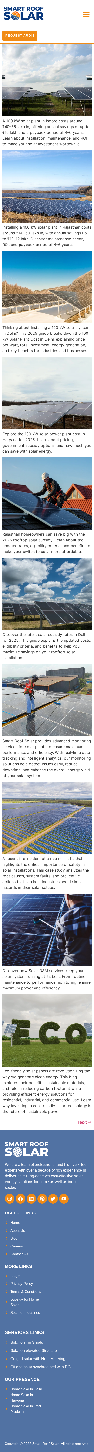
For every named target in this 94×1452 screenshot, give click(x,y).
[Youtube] (64, 1199)
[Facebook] (20, 1199)
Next (85, 1122)
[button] (86, 14)
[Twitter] (53, 1199)
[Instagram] (9, 1199)
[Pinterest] (42, 1199)
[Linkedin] (31, 1199)
